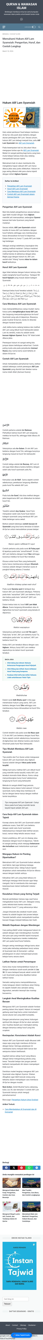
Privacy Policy (21, 1329)
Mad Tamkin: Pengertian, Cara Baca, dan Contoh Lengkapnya (31, 1192)
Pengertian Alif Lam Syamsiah (19, 186)
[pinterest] (21, 1168)
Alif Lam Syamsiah (31, 150)
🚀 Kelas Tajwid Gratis (21, 1335)
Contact (15, 1325)
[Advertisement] (21, 76)
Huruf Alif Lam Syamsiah (17, 189)
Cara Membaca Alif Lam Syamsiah (21, 191)
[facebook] (6, 1168)
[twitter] (14, 1168)
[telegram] (36, 1168)
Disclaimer (32, 1325)
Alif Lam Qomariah (26, 143)
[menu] (5, 27)
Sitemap (23, 1325)
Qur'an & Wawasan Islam (21, 6)
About (8, 1325)
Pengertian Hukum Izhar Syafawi (25, 1100)
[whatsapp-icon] (21, 19)
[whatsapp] (29, 1168)
